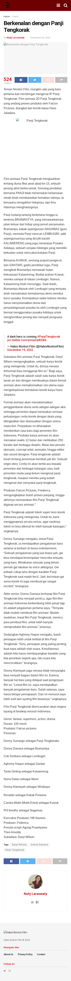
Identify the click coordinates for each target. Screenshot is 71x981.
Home (7, 16)
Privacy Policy (25, 954)
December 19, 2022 (20, 350)
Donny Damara (39, 844)
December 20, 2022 (40, 37)
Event (15, 16)
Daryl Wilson (19, 844)
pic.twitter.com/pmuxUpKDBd (26, 340)
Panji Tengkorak (14, 850)
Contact (41, 954)
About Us (8, 954)
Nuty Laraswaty (15, 37)
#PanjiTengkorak (48, 336)
